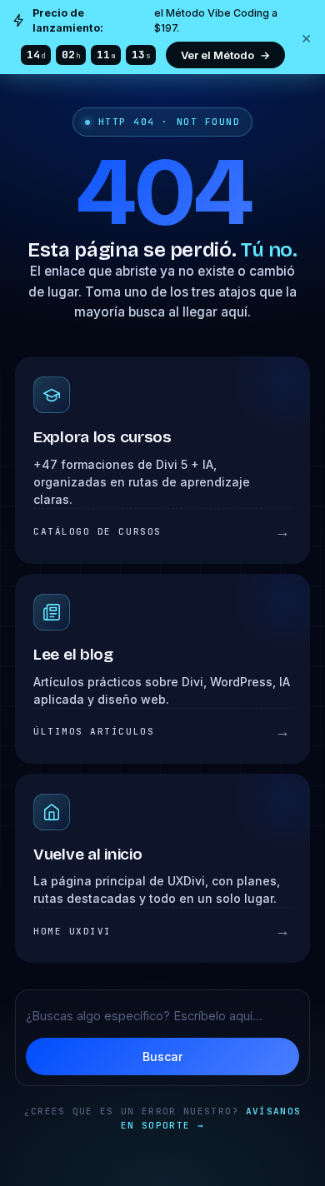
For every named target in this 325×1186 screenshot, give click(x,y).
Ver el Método (225, 55)
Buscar (162, 1056)
